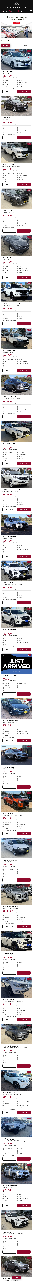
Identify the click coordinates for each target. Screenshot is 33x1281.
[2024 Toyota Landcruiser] (16, 894)
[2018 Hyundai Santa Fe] (16, 1034)
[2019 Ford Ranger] (16, 152)
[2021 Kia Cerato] (16, 245)
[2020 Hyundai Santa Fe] (16, 571)
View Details (9, 91)
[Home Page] (16, 3)
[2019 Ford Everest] (16, 987)
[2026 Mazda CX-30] (16, 664)
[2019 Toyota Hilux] (16, 338)
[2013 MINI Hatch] (16, 941)
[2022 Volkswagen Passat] (16, 708)
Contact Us (23, 91)
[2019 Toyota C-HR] (16, 1080)
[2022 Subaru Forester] (16, 199)
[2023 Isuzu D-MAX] (16, 801)
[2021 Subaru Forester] (16, 524)
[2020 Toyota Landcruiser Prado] (16, 478)
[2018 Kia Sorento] (16, 106)
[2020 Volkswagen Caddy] (16, 848)
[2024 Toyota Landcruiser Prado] (16, 292)
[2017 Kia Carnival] (16, 59)
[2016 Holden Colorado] (16, 1266)
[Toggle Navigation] (31, 11)
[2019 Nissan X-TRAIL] (16, 385)
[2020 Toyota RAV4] (16, 1220)
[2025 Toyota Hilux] (16, 431)
